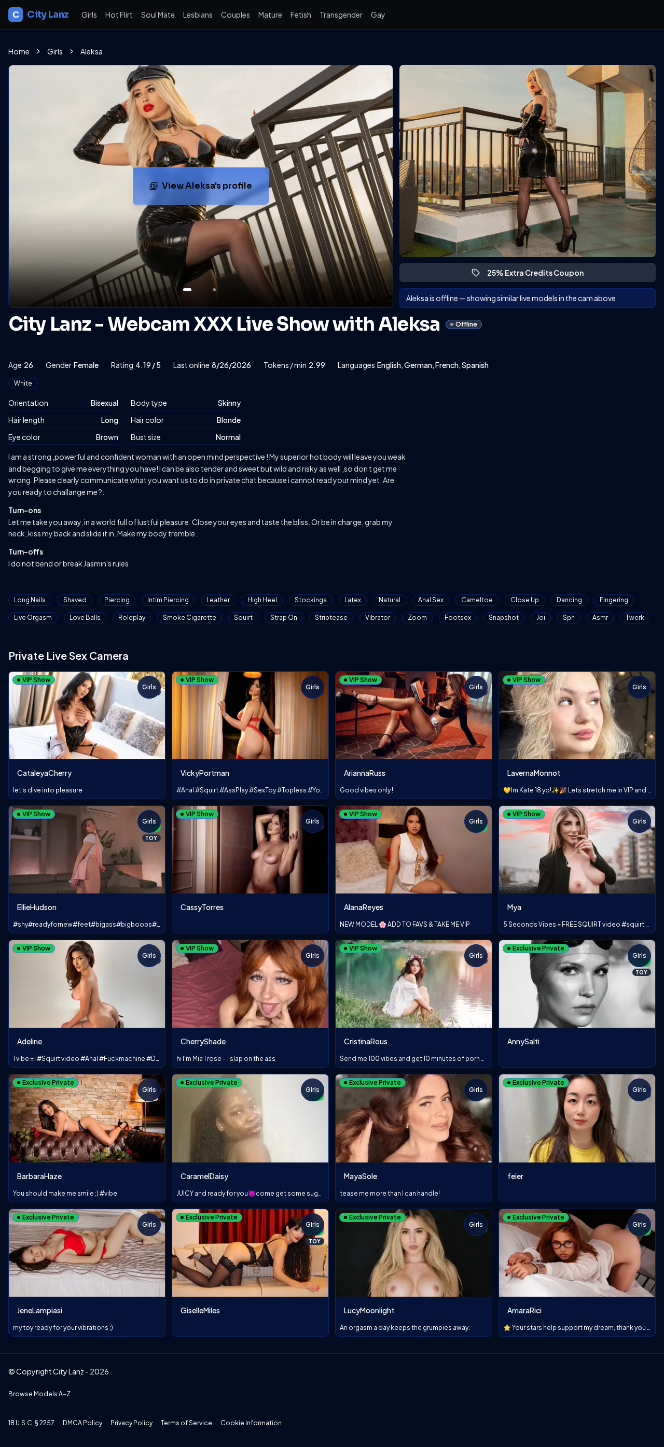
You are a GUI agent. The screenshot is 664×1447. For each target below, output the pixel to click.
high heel (262, 600)
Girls (89, 14)
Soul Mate (158, 14)
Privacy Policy (131, 1423)
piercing (117, 600)
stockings (311, 600)
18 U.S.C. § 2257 (31, 1423)
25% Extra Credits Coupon (540, 275)
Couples (235, 14)
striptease (331, 617)
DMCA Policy (82, 1423)
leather (218, 600)
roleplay (131, 617)
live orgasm (33, 617)
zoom (417, 617)
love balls (85, 617)
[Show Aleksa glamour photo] (214, 289)
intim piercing (168, 600)
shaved (75, 600)
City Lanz (40, 14)
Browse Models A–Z (39, 1394)
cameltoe (477, 600)
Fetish (300, 14)
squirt (243, 617)
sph (569, 617)
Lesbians (198, 14)
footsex (458, 617)
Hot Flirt (119, 14)
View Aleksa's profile (215, 188)
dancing (569, 600)
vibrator (377, 617)
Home (19, 51)
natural (389, 600)
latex (352, 600)
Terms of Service (186, 1423)
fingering (614, 600)
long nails (30, 600)
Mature (270, 14)
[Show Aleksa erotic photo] (187, 289)
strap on (283, 617)
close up (524, 600)
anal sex (431, 600)
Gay (378, 14)
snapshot (504, 617)
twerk (635, 617)
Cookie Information (251, 1423)
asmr (600, 617)
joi (540, 617)
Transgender (341, 14)
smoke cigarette (189, 617)
